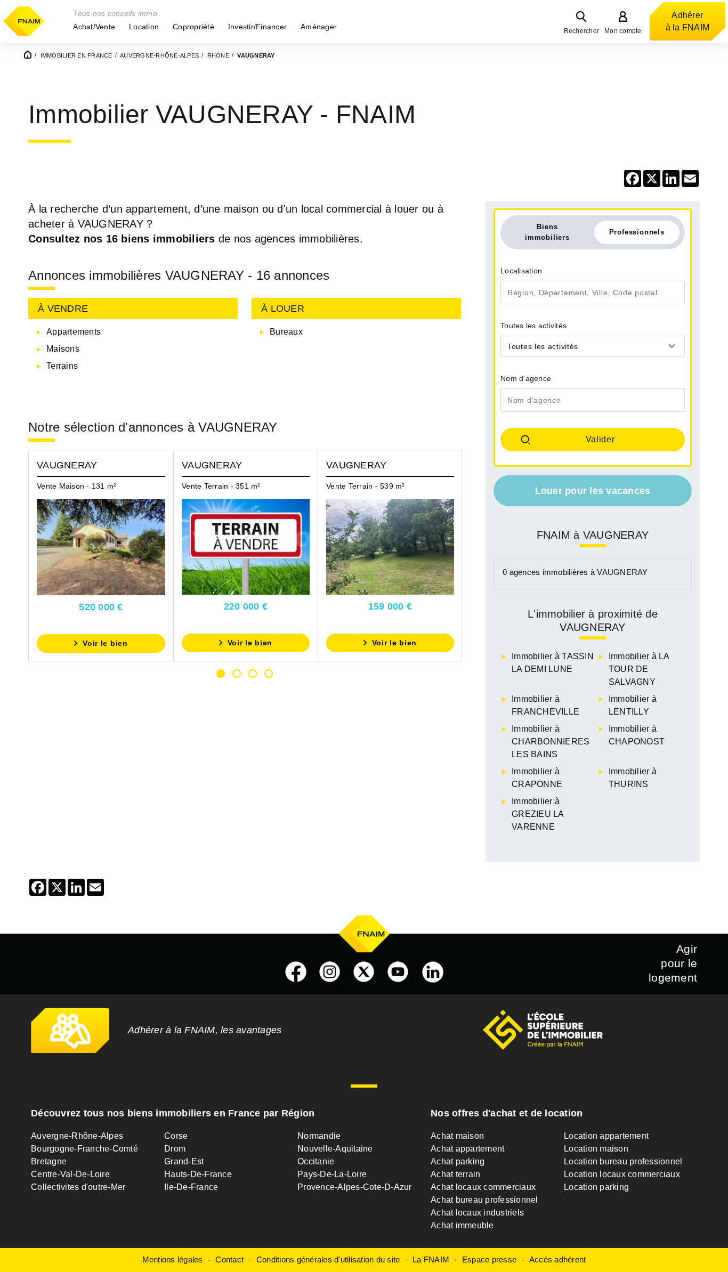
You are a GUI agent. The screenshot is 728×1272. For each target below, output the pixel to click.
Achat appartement (467, 1148)
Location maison (596, 1148)
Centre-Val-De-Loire (70, 1174)
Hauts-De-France (198, 1174)
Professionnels (637, 232)
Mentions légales (172, 1259)
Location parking (596, 1187)
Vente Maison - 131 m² (76, 486)
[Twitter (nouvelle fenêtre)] (364, 972)
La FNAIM (430, 1259)
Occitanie (315, 1161)
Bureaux (286, 331)
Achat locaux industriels (477, 1212)
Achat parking (457, 1161)
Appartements (73, 331)
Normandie (319, 1135)
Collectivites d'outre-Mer (78, 1187)
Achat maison (457, 1135)
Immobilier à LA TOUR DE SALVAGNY (639, 669)
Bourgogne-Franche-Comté (84, 1148)
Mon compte (623, 31)
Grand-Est (184, 1161)
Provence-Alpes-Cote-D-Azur (354, 1187)
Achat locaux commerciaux (483, 1187)
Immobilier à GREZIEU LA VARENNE (538, 814)
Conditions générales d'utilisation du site (328, 1259)
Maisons (62, 348)
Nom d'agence (525, 378)
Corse (176, 1135)
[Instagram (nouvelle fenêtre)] (330, 972)
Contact (229, 1259)
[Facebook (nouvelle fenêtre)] (296, 972)
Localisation (521, 270)
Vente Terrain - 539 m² (365, 486)
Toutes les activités (533, 325)
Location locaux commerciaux (622, 1174)
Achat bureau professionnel (484, 1199)
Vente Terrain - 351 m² (221, 486)
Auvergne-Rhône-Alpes (77, 1135)
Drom (174, 1148)
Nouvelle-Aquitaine (335, 1148)
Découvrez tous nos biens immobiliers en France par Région (172, 1113)
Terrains (62, 365)
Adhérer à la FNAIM (688, 21)
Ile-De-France (191, 1187)
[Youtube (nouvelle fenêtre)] (398, 972)
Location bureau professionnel (623, 1161)
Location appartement (606, 1135)
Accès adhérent (557, 1259)
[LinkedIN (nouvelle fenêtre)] (433, 972)
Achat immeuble (462, 1225)
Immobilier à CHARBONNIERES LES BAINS (550, 741)
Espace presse (489, 1259)
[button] (94, 27)
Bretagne (49, 1161)
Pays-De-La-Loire (332, 1174)
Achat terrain (455, 1174)
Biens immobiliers (547, 232)
